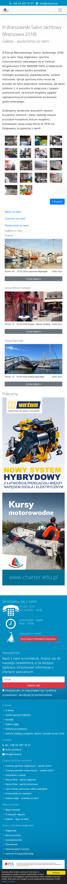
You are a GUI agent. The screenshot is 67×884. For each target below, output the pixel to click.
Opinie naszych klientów (18, 715)
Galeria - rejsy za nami (17, 819)
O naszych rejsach (15, 814)
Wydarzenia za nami (17, 225)
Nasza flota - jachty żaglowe (20, 779)
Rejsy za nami (13, 211)
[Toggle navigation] (60, 10)
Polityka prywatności (16, 729)
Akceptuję (56, 872)
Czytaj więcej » (33, 278)
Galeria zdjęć (12, 724)
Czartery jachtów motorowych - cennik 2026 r (29, 770)
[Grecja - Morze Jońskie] (33, 306)
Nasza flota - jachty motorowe (21, 784)
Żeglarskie (10, 830)
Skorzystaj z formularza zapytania (38, 639)
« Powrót (57, 201)
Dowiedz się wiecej (8, 881)
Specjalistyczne (13, 840)
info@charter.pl (49, 3)
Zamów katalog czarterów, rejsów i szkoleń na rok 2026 (34, 733)
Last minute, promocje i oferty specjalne (26, 789)
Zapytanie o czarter (15, 775)
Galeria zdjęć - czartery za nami (21, 798)
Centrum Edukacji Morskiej (19, 853)
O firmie (9, 710)
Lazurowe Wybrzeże (37, 271)
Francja (9, 235)
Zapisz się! (33, 685)
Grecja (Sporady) (14, 340)
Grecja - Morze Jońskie (39, 324)
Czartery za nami (15, 218)
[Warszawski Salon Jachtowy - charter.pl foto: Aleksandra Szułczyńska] (54, 152)
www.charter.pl (13, 749)
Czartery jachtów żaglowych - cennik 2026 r (28, 765)
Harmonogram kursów (17, 849)
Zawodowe (11, 844)
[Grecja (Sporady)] (33, 358)
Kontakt (9, 719)
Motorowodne (12, 835)
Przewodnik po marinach (18, 793)
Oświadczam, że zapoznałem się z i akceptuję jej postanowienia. (29, 692)
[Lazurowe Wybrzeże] (33, 253)
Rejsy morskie (12, 809)
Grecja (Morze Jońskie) (17, 288)
